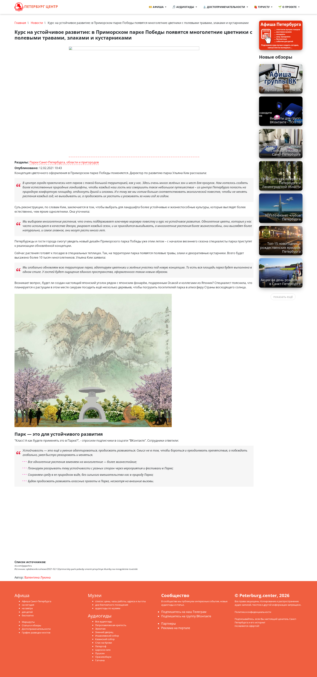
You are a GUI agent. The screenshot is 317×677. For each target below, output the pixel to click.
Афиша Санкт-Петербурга (36, 601)
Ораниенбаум (103, 656)
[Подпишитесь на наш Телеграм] (69, 7)
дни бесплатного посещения (111, 604)
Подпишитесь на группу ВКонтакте (186, 616)
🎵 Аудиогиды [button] (183, 7)
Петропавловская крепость (110, 625)
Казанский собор (105, 639)
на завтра (27, 608)
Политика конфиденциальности (253, 612)
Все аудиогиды (103, 621)
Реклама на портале (175, 628)
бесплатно (28, 615)
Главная (20, 23)
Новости (37, 23)
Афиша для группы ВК (283, 89)
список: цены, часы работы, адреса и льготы (120, 601)
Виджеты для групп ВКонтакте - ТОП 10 (285, 120)
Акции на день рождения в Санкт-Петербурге (281, 282)
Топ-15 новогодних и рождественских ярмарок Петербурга (280, 247)
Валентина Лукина (37, 577)
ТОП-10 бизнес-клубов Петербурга (283, 217)
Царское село (103, 649)
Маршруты (28, 622)
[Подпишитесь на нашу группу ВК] (73, 7)
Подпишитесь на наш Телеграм (183, 612)
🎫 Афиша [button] (156, 7)
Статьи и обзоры (31, 625)
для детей (27, 612)
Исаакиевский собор (107, 635)
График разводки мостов (36, 632)
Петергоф (100, 646)
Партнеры (168, 624)
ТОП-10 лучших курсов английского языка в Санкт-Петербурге (282, 150)
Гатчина (100, 660)
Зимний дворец (104, 632)
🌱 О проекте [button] (287, 7)
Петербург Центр (40, 6)
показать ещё (283, 297)
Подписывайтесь (244, 619)
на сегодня (28, 604)
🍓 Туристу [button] (262, 7)
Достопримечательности (36, 629)
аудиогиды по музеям (107, 608)
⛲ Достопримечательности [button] (224, 7)
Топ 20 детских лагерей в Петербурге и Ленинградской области (281, 183)
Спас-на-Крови (103, 642)
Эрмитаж (100, 628)
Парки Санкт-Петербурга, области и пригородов (64, 162)
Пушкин (100, 653)
